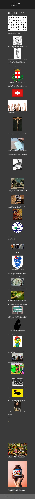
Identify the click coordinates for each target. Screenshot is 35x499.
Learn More (16, 498)
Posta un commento (12, 492)
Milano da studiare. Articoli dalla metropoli (16, 3)
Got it (20, 498)
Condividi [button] (9, 421)
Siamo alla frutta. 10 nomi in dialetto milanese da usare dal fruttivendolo (16, 457)
